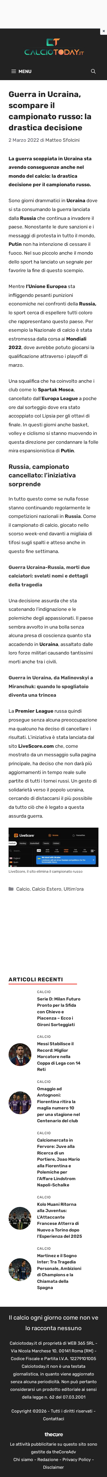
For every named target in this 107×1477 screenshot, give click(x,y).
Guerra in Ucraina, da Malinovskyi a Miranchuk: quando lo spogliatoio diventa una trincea (51, 686)
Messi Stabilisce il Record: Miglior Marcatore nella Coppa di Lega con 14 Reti (58, 1056)
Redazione (47, 1459)
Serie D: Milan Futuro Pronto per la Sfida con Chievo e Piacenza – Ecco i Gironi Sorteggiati (58, 1011)
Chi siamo (23, 1459)
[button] (93, 71)
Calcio (23, 889)
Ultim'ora (74, 889)
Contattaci (53, 1418)
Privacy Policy (76, 1459)
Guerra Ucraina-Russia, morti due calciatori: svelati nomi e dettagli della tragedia (49, 575)
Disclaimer (53, 1467)
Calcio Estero (46, 889)
